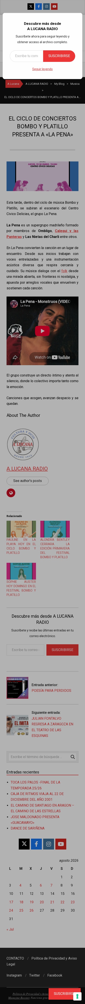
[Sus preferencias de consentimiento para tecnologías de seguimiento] (77, 996)
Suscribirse (59, 56)
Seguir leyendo (42, 69)
